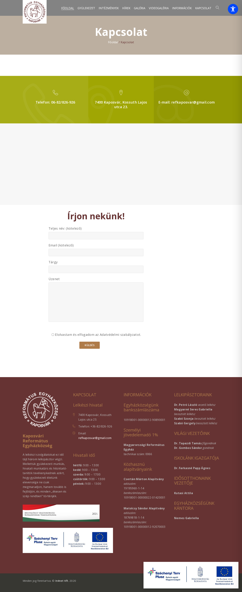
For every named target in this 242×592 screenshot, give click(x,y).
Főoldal (67, 8)
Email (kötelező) (61, 245)
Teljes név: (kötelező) (65, 228)
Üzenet (54, 279)
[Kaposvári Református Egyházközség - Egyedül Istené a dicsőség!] (35, 12)
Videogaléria (159, 8)
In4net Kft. (62, 580)
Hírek (126, 8)
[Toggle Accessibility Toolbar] (232, 9)
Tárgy (53, 262)
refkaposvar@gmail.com (94, 438)
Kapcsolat (203, 8)
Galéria (139, 8)
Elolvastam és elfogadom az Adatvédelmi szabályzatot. (97, 334)
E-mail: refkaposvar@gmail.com (186, 102)
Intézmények (109, 8)
